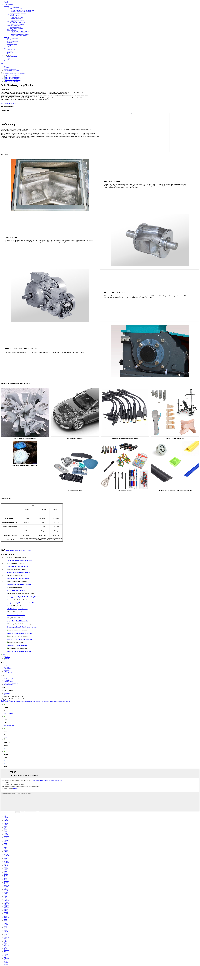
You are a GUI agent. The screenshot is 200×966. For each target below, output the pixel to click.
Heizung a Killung (11, 30)
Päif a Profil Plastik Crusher (17, 20)
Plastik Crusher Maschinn (7, 701)
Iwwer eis (6, 667)
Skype (5, 737)
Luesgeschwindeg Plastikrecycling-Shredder (21, 11)
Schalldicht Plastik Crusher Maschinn (19, 584)
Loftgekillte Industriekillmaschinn (18, 35)
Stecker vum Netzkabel (12, 38)
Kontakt (6, 61)
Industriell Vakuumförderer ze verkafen (19, 633)
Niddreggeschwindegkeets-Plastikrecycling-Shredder (23, 10)
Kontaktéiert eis (7, 668)
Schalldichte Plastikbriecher (17, 15)
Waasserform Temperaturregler (17, 32)
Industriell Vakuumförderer (16, 28)
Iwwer (5, 48)
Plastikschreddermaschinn (20, 701)
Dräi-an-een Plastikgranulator (17, 24)
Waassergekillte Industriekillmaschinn (19, 34)
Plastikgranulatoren (11, 21)
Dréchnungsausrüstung (15, 27)
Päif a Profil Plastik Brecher (16, 590)
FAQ (8, 59)
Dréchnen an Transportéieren (14, 25)
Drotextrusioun (10, 39)
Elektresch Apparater (12, 44)
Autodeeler (9, 42)
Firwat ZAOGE (11, 49)
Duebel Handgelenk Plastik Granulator (19, 23)
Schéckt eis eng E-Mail (6, 103)
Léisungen (6, 37)
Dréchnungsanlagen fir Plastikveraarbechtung (21, 627)
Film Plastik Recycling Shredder (18, 13)
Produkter (6, 6)
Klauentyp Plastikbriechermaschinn (18, 572)
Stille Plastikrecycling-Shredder (17, 8)
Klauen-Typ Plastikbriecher (17, 17)
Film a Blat (9, 45)
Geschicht (9, 51)
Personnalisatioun (8, 46)
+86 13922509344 (8, 713)
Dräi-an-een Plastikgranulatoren (17, 566)
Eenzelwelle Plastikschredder (16, 615)
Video (8, 58)
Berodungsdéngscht (12, 56)
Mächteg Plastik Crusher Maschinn (18, 578)
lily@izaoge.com (8, 694)
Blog (8, 54)
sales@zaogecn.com (9, 693)
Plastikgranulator (39, 701)
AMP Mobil (8, 700)
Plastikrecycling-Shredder (13, 7)
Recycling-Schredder (9, 4)
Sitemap (3, 700)
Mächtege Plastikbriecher (16, 18)
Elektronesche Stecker (12, 41)
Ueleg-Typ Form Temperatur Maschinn (19, 31)
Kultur (5, 671)
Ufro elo (14, 103)
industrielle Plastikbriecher (50, 701)
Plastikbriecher (10, 14)
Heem (5, 66)
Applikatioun (7, 665)
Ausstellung (10, 52)
